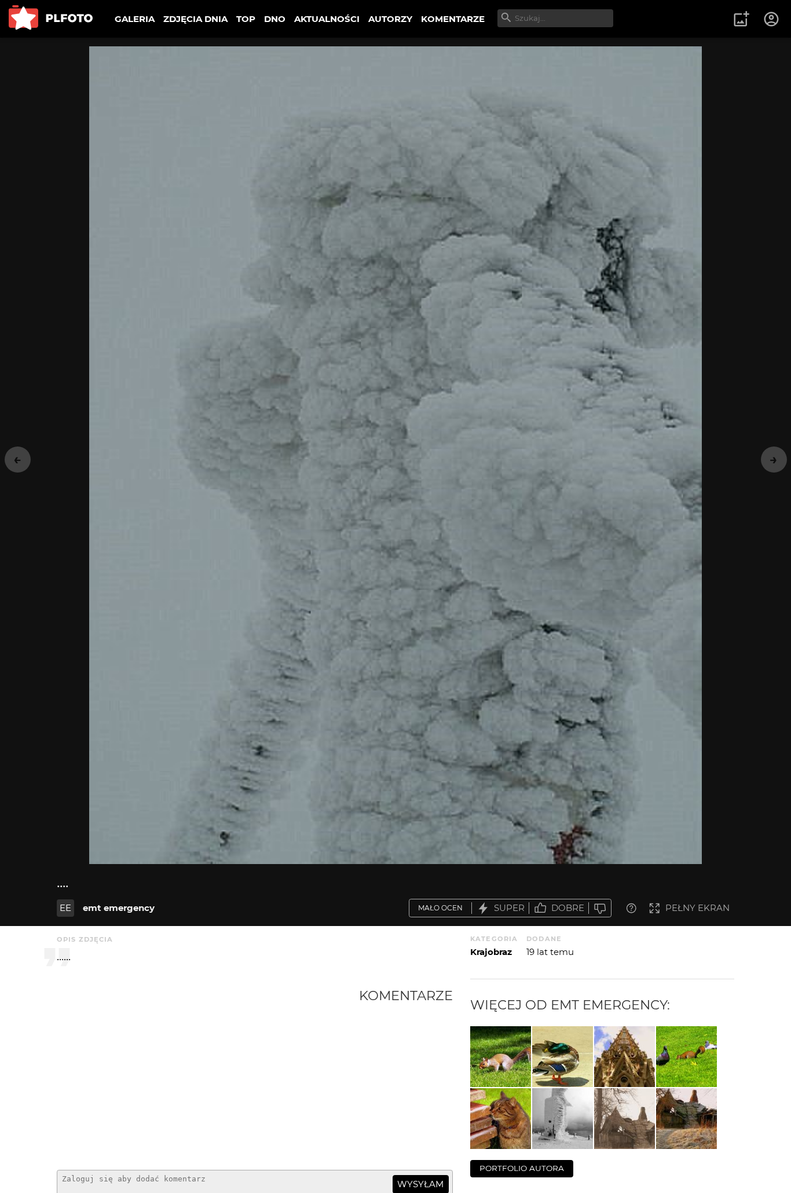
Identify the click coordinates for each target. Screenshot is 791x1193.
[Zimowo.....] (562, 1118)
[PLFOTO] (50, 19)
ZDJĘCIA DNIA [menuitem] (195, 18)
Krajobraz (491, 951)
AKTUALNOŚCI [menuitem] (327, 18)
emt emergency (119, 907)
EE (65, 907)
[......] (624, 1056)
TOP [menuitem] (245, 18)
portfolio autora (521, 1168)
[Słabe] (599, 908)
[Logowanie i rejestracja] (772, 19)
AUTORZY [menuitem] (390, 18)
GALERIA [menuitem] (135, 18)
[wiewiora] (686, 1056)
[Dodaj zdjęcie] (741, 19)
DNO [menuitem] (274, 18)
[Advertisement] (208, 1074)
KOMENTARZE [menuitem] (453, 18)
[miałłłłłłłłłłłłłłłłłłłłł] (500, 1118)
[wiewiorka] (500, 1056)
